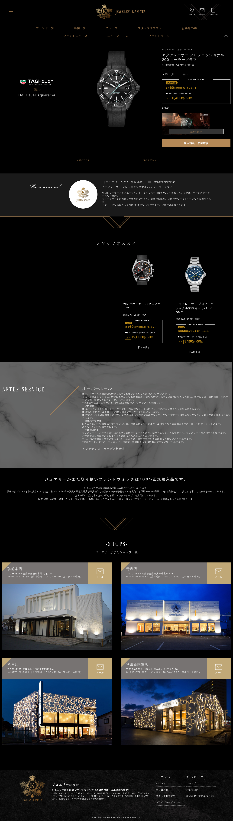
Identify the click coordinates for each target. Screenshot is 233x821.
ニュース (112, 28)
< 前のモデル (83, 160)
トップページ (163, 777)
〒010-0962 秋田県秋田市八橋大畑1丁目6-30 (152, 669)
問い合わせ (162, 789)
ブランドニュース (75, 35)
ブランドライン (159, 35)
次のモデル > (149, 160)
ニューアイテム (118, 35)
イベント (161, 783)
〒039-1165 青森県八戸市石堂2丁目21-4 (30, 669)
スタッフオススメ (150, 28)
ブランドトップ (194, 777)
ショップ (191, 783)
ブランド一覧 (45, 28)
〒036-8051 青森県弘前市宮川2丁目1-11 (30, 573)
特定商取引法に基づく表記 (200, 796)
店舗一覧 (80, 28)
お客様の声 (189, 28)
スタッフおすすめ (165, 796)
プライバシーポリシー (168, 802)
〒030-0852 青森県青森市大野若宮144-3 (149, 573)
